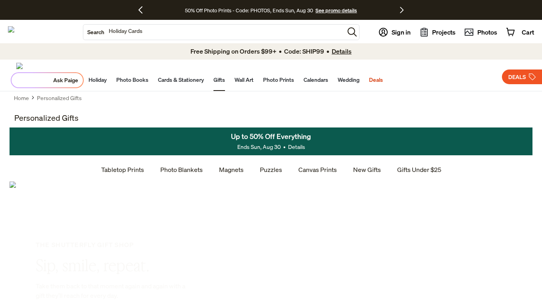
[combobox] (214, 32)
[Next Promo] (402, 10)
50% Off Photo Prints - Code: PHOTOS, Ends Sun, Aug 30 (249, 10)
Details (296, 147)
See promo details (336, 10)
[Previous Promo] (143, 10)
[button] (352, 32)
